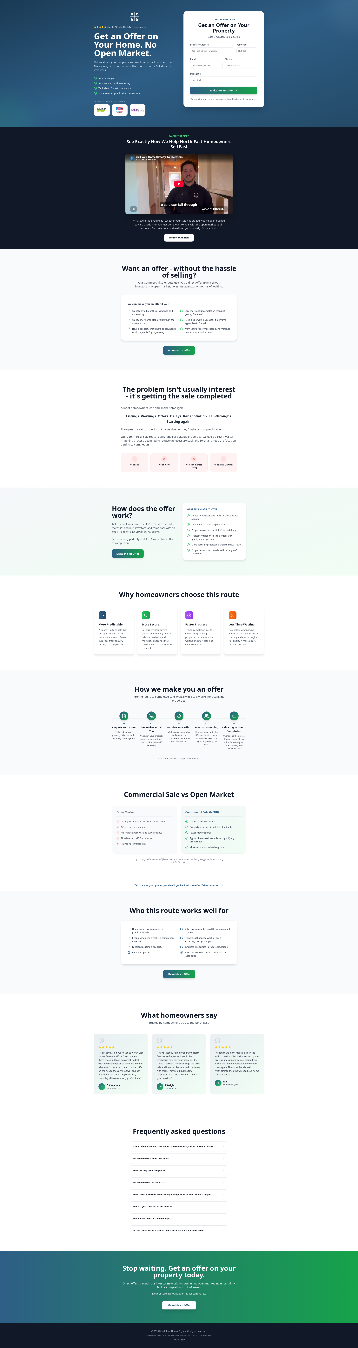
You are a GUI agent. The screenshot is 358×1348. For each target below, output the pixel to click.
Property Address (199, 44)
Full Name (195, 73)
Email (193, 59)
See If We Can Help (179, 237)
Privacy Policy (179, 1339)
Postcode (241, 44)
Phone (228, 59)
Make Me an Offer (221, 90)
